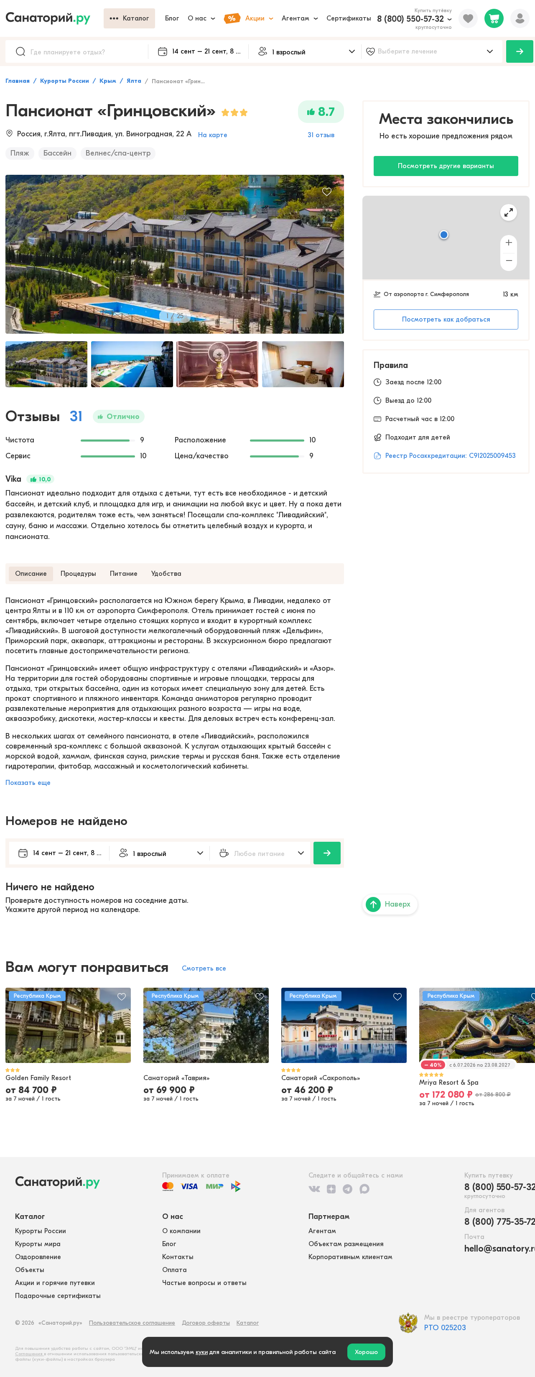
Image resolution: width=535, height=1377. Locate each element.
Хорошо (366, 1352)
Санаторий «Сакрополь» (320, 1078)
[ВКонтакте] (314, 1189)
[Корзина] (494, 18)
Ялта (134, 80)
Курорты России (64, 80)
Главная (17, 80)
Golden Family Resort (38, 1078)
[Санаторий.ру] (54, 18)
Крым (107, 80)
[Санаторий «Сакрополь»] (344, 1025)
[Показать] (519, 51)
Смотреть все (204, 968)
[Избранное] (468, 18)
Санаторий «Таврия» (176, 1078)
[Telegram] (347, 1189)
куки (202, 1352)
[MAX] (364, 1189)
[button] (444, 235)
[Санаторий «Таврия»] (206, 1025)
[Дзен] (331, 1189)
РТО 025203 (445, 1327)
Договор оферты (206, 1322)
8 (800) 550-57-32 (410, 19)
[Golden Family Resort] (68, 1025)
